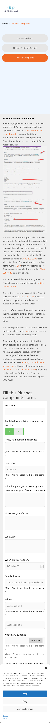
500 (19, 265)
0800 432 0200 (29, 258)
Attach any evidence (15, 634)
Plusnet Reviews (25, 38)
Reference (10, 463)
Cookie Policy (5, 717)
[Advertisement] (25, 82)
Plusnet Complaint (21, 23)
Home (5, 23)
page (28, 331)
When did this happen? (17, 559)
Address (9, 599)
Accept (25, 693)
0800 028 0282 (26, 296)
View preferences (25, 708)
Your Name (11, 405)
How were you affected (17, 513)
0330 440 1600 (28, 369)
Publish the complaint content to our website (24, 423)
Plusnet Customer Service (25, 48)
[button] (45, 667)
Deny (25, 701)
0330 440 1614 (10, 369)
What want (10, 536)
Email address (12, 576)
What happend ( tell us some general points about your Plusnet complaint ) (25, 488)
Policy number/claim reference (21, 439)
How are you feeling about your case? (24, 663)
